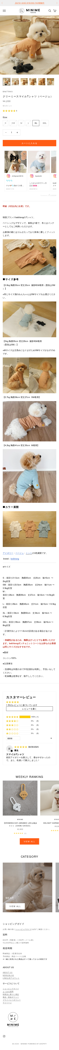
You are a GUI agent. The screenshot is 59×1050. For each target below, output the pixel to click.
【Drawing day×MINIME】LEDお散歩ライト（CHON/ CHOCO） (20, 824)
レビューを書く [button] (29, 708)
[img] (21, 746)
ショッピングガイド (23, 929)
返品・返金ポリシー (11, 997)
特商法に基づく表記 (11, 994)
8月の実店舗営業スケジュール (29, 3)
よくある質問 (8, 992)
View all (29, 841)
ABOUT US (7, 972)
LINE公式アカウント (11, 978)
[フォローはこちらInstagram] (4, 1036)
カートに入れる (29, 143)
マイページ (7, 1003)
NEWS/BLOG (8, 975)
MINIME (20, 819)
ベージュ (19, 552)
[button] (9, 110)
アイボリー (8, 552)
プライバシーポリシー (12, 1000)
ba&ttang (8, 91)
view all (15, 906)
